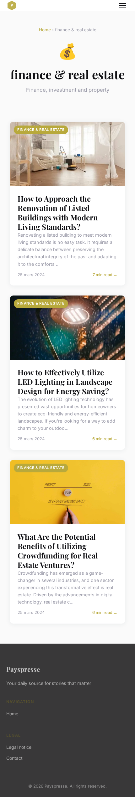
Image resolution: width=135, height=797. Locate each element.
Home (45, 29)
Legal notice (18, 747)
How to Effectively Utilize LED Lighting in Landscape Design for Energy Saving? (65, 381)
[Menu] (122, 6)
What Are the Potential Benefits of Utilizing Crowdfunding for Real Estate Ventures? (58, 551)
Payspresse (23, 669)
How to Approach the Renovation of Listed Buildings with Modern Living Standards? (58, 212)
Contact (14, 758)
